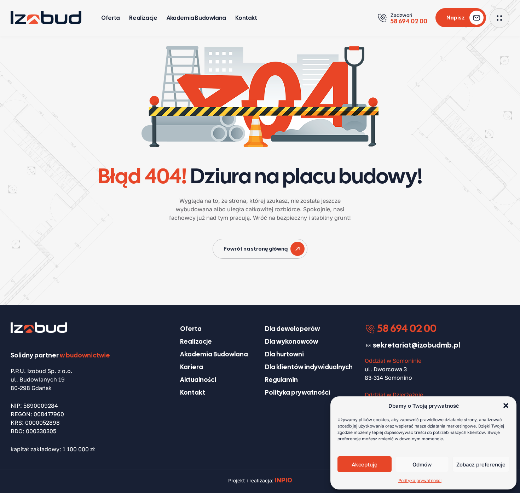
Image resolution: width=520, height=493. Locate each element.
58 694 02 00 (406, 328)
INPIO (283, 480)
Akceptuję (364, 464)
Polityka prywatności (419, 480)
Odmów (422, 464)
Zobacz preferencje (480, 464)
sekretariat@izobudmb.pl (416, 345)
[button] (505, 405)
